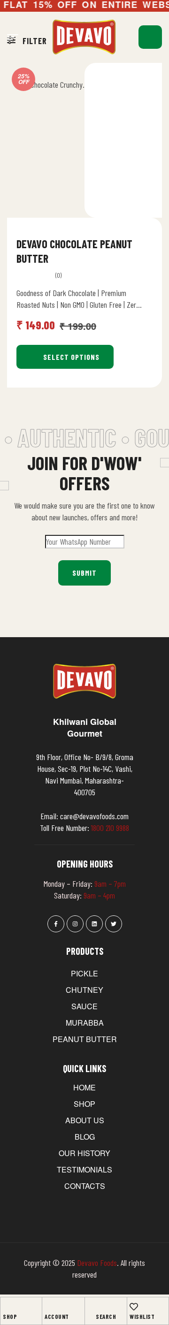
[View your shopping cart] (150, 37)
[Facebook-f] (55, 923)
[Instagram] (75, 923)
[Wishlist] (134, 1306)
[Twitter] (113, 923)
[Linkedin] (94, 923)
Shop (10, 1316)
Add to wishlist (139, 242)
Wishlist (142, 1316)
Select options (71, 356)
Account (57, 1316)
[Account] (49, 1306)
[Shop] (7, 1306)
